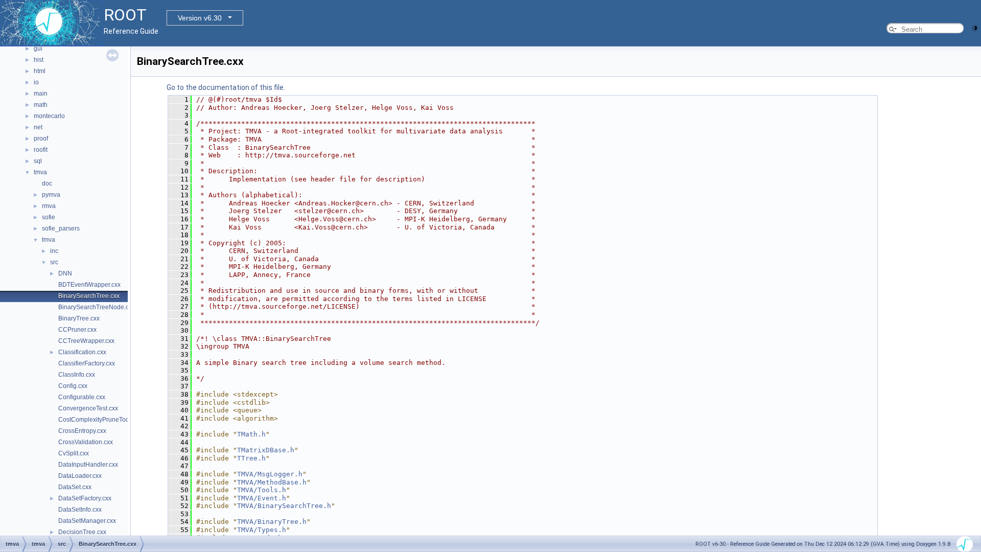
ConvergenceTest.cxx (88, 408)
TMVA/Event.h (261, 498)
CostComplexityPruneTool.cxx (100, 419)
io (36, 82)
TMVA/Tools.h (261, 490)
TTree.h (251, 458)
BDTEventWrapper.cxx (89, 284)
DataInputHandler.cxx (88, 464)
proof (41, 138)
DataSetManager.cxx (87, 520)
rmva (49, 206)
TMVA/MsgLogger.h (269, 474)
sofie (48, 217)
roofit (41, 149)
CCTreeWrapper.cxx (86, 340)
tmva (40, 172)
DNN (65, 273)
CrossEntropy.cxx (82, 430)
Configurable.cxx (81, 397)
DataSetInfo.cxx (80, 509)
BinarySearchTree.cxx (89, 296)
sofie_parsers (61, 228)
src (54, 262)
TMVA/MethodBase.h (272, 482)
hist (38, 59)
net (38, 127)
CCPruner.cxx (77, 329)
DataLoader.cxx (80, 475)
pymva (51, 194)
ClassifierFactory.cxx (86, 363)
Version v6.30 (200, 18)
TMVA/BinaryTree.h (272, 521)
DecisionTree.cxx (82, 532)
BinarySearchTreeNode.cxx (96, 307)
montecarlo (49, 116)
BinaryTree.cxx (79, 318)
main (41, 93)
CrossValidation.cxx (85, 442)
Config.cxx (72, 385)
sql (38, 161)
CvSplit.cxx (73, 453)
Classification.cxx (82, 352)
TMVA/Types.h (261, 530)
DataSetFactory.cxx (84, 498)
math (41, 104)
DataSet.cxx (74, 487)
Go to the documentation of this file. (226, 87)
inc (54, 251)
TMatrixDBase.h (265, 450)
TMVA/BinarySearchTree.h (284, 506)
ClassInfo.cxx (76, 374)
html (39, 71)
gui (38, 48)
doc (47, 183)
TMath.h (251, 434)
